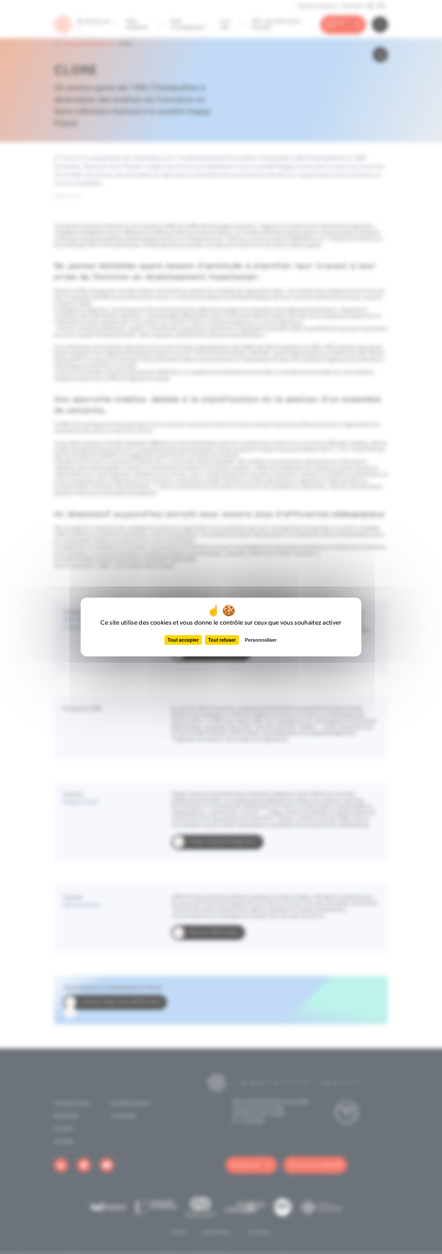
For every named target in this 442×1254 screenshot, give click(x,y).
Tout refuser (222, 639)
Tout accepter (183, 639)
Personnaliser (261, 639)
